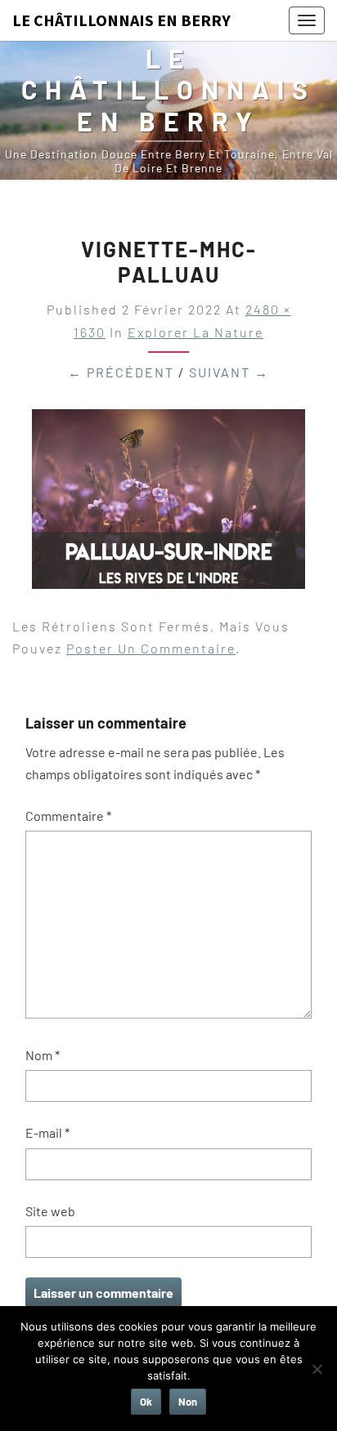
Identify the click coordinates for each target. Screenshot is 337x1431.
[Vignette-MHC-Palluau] (168, 503)
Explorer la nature (195, 332)
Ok (146, 1401)
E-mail (47, 1132)
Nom (42, 1055)
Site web (50, 1211)
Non (187, 1401)
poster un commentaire (151, 648)
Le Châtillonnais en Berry (121, 20)
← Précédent (121, 372)
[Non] (316, 1369)
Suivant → (229, 372)
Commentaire (68, 815)
